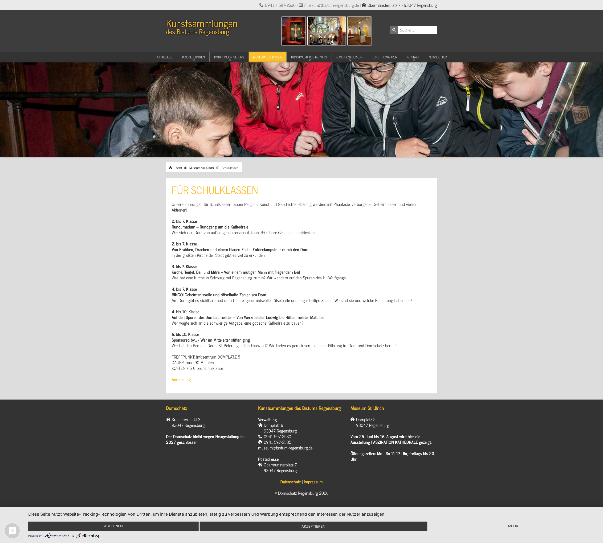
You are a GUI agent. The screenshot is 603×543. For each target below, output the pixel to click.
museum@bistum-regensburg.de (331, 4)
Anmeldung (181, 379)
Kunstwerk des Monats (309, 57)
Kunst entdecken (349, 57)
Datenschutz (290, 481)
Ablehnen (113, 526)
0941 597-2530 (277, 436)
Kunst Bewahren (384, 57)
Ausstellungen (193, 57)
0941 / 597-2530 (280, 4)
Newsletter (438, 57)
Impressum (313, 481)
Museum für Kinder (267, 57)
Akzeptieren (313, 526)
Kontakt (413, 57)
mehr (513, 526)
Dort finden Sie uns (229, 57)
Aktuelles (164, 57)
